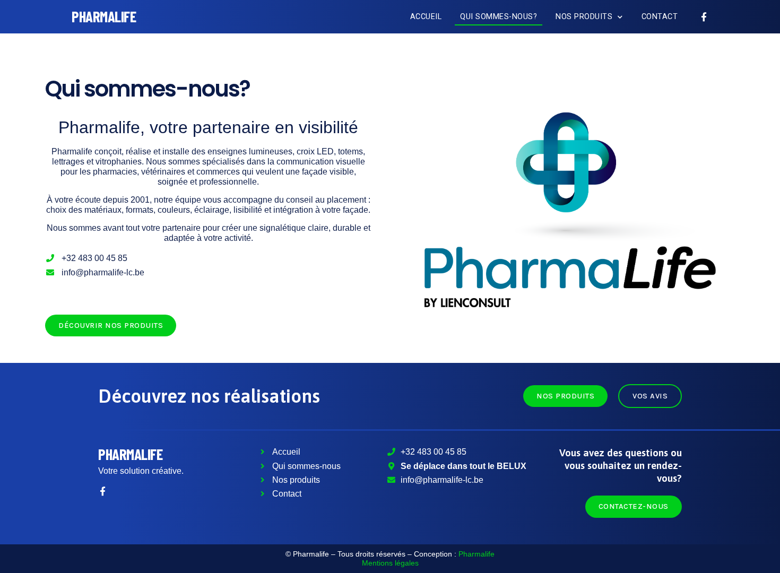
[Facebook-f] (703, 16)
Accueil (426, 16)
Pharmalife (130, 454)
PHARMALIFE (104, 16)
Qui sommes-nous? (498, 16)
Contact (660, 16)
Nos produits (584, 16)
